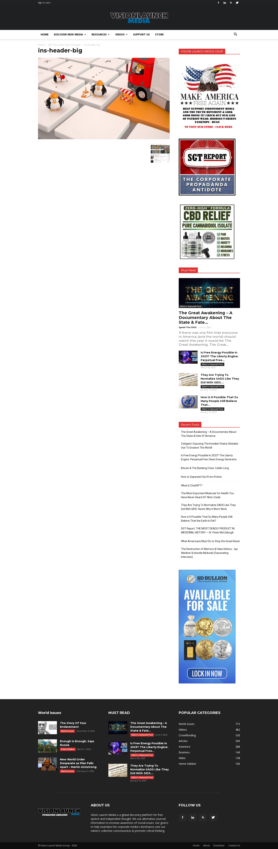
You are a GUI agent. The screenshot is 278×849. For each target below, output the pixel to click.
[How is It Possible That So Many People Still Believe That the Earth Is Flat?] (188, 401)
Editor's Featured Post (190, 306)
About (206, 845)
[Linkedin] (225, 2)
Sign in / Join (44, 2)
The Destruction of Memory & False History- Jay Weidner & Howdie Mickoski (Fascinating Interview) (209, 552)
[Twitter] (237, 2)
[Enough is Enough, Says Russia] (47, 745)
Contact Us (234, 845)
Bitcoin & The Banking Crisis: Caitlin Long (205, 468)
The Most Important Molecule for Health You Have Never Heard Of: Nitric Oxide (207, 495)
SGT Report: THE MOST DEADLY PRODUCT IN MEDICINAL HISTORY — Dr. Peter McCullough (208, 530)
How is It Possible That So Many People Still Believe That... (219, 401)
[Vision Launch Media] (139, 18)
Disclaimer (219, 845)
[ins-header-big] (104, 138)
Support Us (141, 34)
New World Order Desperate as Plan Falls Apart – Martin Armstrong (78, 763)
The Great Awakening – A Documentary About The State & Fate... (205, 317)
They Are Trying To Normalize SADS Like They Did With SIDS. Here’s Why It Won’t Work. (208, 506)
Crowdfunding (187, 735)
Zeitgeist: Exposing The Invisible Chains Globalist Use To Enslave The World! (209, 445)
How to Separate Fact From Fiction (201, 476)
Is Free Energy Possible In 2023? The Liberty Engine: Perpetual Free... (219, 356)
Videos (120, 34)
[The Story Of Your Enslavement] (47, 727)
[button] (235, 34)
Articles (183, 741)
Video (182, 758)
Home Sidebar (68, 749)
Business (184, 752)
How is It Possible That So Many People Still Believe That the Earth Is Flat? (206, 518)
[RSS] (231, 2)
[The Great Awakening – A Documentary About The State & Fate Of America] (209, 293)
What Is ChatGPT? (191, 485)
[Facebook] (218, 2)
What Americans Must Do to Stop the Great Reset (210, 541)
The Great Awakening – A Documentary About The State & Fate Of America (208, 433)
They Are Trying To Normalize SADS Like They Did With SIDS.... (220, 378)
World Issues (67, 731)
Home (45, 34)
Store (159, 34)
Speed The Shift (187, 327)
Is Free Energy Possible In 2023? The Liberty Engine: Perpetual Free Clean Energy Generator (209, 457)
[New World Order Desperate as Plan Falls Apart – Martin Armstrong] (47, 764)
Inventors (184, 746)
